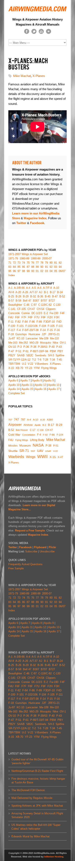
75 (28, 262)
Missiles (13, 445)
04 (51, 271)
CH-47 (49, 430)
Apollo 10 (14, 384)
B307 (36, 300)
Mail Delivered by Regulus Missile (31, 797)
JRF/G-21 (54, 334)
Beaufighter (16, 304)
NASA (38, 445)
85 (19, 266)
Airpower (15, 424)
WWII (42, 456)
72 (14, 262)
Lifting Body (37, 439)
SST (33, 451)
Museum (25, 445)
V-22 (55, 451)
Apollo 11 (27, 384)
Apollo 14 (14, 389)
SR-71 (24, 451)
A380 (50, 419)
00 (32, 271)
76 (32, 262)
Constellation (28, 435)
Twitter (12, 547)
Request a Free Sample (30, 530)
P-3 (20, 346)
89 (37, 266)
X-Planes (38, 76)
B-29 (59, 424)
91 (46, 266)
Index (11, 275)
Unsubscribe (47, 551)
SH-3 (51, 355)
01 (37, 271)
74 (23, 262)
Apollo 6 (13, 380)
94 (60, 266)
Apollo (38, 425)
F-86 (52, 434)
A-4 (29, 419)
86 (23, 266)
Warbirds (16, 456)
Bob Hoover (22, 430)
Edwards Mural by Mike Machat (30, 836)
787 (23, 419)
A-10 (35, 419)
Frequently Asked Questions (25, 564)
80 (51, 262)
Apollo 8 (37, 380)
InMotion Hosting (53, 856)
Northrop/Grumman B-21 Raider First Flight (37, 770)
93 (55, 266)
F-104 (60, 434)
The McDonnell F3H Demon (28, 790)
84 (14, 266)
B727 (52, 300)
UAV (40, 451)
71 (9, 262)
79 (46, 262)
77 (37, 262)
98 (23, 271)
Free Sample (16, 568)
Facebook (25, 547)
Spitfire (60, 355)
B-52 (11, 429)
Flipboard (40, 547)
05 (55, 271)
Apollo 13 (53, 384)
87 (28, 266)
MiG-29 (34, 342)
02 (41, 271)
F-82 (45, 435)
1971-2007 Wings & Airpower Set (28, 254)
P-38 (48, 445)
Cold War (14, 434)
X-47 (60, 457)
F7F (23, 317)
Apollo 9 (49, 380)
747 (16, 419)
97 (19, 271)
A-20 (42, 419)
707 (10, 419)
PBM (53, 351)
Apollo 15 (27, 389)
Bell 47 (27, 300)
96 (14, 271)
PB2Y (11, 355)
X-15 (53, 457)
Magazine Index (38, 534)
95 (9, 271)
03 (46, 271)
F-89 (39, 321)
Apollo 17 (54, 389)
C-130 (40, 430)
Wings (30, 457)
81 (55, 262)
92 (51, 266)
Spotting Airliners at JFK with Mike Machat (37, 805)
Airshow (28, 424)
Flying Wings (21, 440)
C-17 (32, 430)
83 (9, 266)
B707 (44, 300)
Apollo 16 (40, 389)
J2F (44, 334)
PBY (60, 351)
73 (19, 262)
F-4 (39, 434)
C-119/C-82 (45, 304)
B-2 (44, 425)
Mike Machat (22, 76)
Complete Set (16, 393)
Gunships (21, 334)
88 (32, 266)
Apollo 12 (40, 384)
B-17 (51, 424)
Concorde (14, 313)
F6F (17, 317)
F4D (58, 321)
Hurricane (34, 334)
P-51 (56, 445)
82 (60, 262)
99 (28, 271)
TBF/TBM (14, 363)
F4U (10, 439)
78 (41, 262)
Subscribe (31, 551)
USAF (48, 451)
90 (41, 266)
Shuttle (13, 451)
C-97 (34, 304)
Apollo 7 (25, 380)
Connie (25, 313)
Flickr (52, 547)
